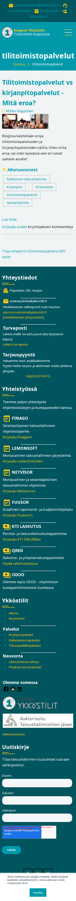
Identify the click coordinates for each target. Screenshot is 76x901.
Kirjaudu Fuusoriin (18, 515)
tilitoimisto (44, 187)
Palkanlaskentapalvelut (24, 640)
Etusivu (19, 64)
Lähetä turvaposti (15, 344)
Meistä (13, 613)
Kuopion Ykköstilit (29, 30)
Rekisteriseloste (14, 734)
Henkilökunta (19, 10)
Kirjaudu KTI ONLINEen (22, 539)
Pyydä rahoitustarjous (20, 563)
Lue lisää (9, 219)
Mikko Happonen (19, 111)
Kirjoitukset (49, 10)
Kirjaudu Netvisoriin (19, 491)
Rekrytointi (38, 16)
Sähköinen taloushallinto (27, 179)
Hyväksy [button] (38, 892)
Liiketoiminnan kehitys (24, 662)
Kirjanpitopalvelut (21, 635)
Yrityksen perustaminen (25, 667)
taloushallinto (18, 202)
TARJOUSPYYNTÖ (38, 376)
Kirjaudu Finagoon (17, 437)
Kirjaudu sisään (14, 226)
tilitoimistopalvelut (22, 194)
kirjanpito (14, 187)
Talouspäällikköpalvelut (25, 646)
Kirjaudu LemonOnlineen (23, 461)
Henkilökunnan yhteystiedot (23, 317)
